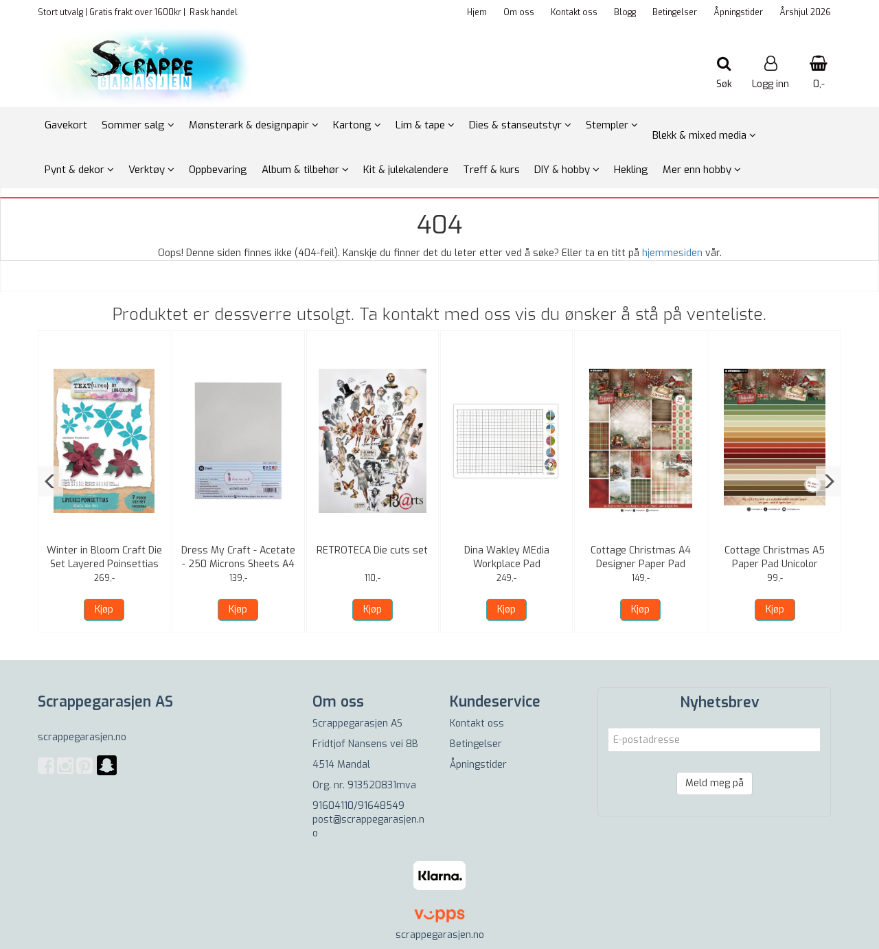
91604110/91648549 (358, 805)
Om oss (518, 12)
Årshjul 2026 (805, 12)
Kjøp (104, 609)
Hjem (477, 12)
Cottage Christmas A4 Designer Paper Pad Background (641, 564)
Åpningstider (738, 12)
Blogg (625, 12)
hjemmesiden (672, 253)
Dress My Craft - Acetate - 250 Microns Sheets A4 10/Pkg (238, 564)
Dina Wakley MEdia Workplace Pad (506, 557)
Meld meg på (714, 783)
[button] (50, 481)
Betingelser (674, 12)
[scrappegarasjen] (106, 773)
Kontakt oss (574, 12)
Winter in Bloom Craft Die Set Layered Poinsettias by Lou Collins (104, 564)
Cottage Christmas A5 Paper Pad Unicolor (774, 557)
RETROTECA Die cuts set (372, 550)
